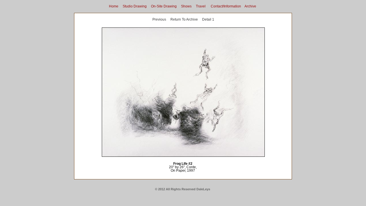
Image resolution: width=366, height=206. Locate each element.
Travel (201, 6)
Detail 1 (208, 19)
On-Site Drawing (164, 6)
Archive (250, 6)
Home (113, 6)
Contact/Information (226, 6)
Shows (186, 6)
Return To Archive (184, 19)
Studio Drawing (135, 6)
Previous (159, 19)
